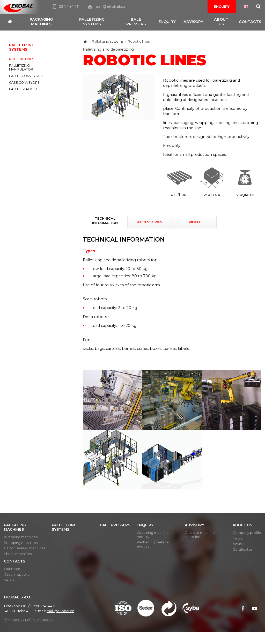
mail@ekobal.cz (110, 6)
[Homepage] (85, 41)
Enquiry (222, 6)
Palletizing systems (107, 41)
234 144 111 (69, 6)
